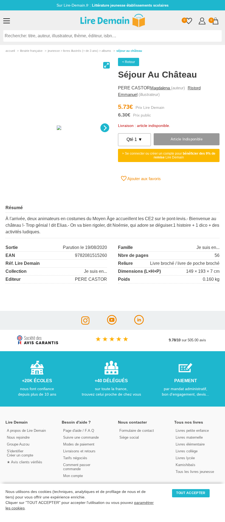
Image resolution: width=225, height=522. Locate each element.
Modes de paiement (78, 444)
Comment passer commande (76, 467)
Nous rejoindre (18, 437)
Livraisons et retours (79, 451)
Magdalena (160, 88)
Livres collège (187, 451)
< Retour (128, 62)
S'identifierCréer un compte (20, 453)
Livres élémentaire (190, 444)
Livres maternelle (189, 437)
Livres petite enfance (192, 431)
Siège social (129, 437)
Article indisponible (187, 139)
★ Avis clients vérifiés (24, 462)
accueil (10, 50)
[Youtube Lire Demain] (112, 323)
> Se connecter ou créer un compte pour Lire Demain (168, 155)
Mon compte (73, 476)
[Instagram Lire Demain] (85, 323)
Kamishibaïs (185, 465)
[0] (188, 21)
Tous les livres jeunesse (195, 472)
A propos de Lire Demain (26, 431)
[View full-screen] (106, 65)
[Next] (105, 128)
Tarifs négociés (75, 458)
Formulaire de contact (136, 431)
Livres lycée (185, 458)
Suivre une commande (81, 437)
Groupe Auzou (18, 444)
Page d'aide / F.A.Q (78, 431)
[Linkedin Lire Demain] (139, 323)
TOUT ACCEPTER (190, 493)
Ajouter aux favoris (143, 178)
